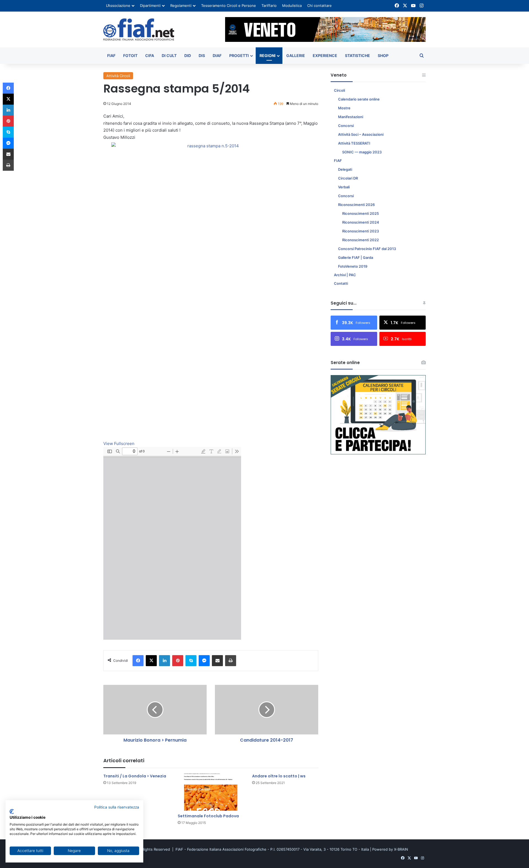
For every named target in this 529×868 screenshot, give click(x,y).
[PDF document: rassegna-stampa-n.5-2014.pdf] (172, 543)
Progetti (239, 55)
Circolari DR (348, 178)
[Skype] (190, 660)
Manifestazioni (350, 117)
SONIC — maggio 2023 (362, 152)
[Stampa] (230, 660)
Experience (325, 55)
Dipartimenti (150, 5)
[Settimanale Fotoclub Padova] (211, 792)
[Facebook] (138, 660)
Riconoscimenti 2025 (360, 213)
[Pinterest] (177, 660)
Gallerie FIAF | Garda (355, 257)
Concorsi (346, 125)
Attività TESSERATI (354, 143)
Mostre (344, 108)
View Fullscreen (118, 443)
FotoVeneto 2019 (352, 266)
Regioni (268, 55)
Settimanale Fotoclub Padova (208, 816)
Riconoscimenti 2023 (360, 231)
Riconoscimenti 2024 (360, 222)
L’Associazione (118, 5)
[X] (151, 660)
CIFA (149, 55)
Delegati (345, 169)
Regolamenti (180, 5)
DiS (202, 55)
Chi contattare (319, 5)
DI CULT (169, 55)
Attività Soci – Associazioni (361, 134)
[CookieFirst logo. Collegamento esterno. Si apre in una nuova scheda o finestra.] (12, 811)
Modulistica (292, 5)
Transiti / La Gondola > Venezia (134, 776)
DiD (187, 55)
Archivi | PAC (345, 275)
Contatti (341, 283)
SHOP (383, 55)
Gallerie (295, 55)
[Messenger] (204, 660)
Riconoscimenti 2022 (360, 240)
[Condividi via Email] (217, 660)
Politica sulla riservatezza (116, 807)
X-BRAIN (401, 849)
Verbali (344, 187)
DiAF (217, 55)
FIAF (111, 55)
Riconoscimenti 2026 (356, 204)
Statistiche (357, 55)
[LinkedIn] (164, 660)
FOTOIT (130, 55)
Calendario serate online (359, 99)
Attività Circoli (118, 76)
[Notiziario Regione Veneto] (138, 29)
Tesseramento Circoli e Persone (228, 5)
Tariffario (269, 5)
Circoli (339, 90)
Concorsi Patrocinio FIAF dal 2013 (367, 248)
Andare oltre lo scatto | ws (279, 776)
